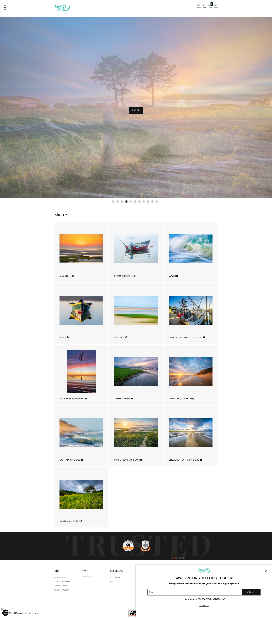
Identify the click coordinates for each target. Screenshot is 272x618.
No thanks (204, 606)
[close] (266, 571)
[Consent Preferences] (5, 612)
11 (157, 201)
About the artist (115, 577)
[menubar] (207, 6)
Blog (111, 582)
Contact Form (87, 576)
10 (152, 201)
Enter (136, 110)
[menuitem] (199, 6)
